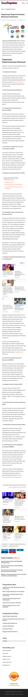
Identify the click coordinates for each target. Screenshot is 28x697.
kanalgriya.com (6, 665)
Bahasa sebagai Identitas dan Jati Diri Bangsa (13, 591)
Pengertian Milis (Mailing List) (10, 623)
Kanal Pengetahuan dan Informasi (17, 487)
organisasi (4, 544)
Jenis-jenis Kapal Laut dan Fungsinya (13, 184)
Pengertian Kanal (9, 182)
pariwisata (4, 546)
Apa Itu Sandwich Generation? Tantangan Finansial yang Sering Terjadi (12, 570)
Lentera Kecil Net (7, 662)
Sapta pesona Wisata (17, 82)
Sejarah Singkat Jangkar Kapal (10, 616)
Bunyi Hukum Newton (8, 628)
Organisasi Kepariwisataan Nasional (17, 544)
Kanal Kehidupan (7, 650)
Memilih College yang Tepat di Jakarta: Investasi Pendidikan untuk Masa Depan (13, 575)
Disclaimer (12, 694)
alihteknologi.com (7, 656)
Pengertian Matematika (8, 626)
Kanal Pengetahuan (11, 20)
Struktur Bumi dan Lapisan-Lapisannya (12, 602)
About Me (7, 694)
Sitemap (21, 694)
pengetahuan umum (13, 546)
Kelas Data (5, 653)
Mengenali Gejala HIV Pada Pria (10, 631)
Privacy (17, 694)
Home (2, 9)
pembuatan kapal (18, 352)
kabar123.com (6, 659)
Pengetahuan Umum (10, 9)
